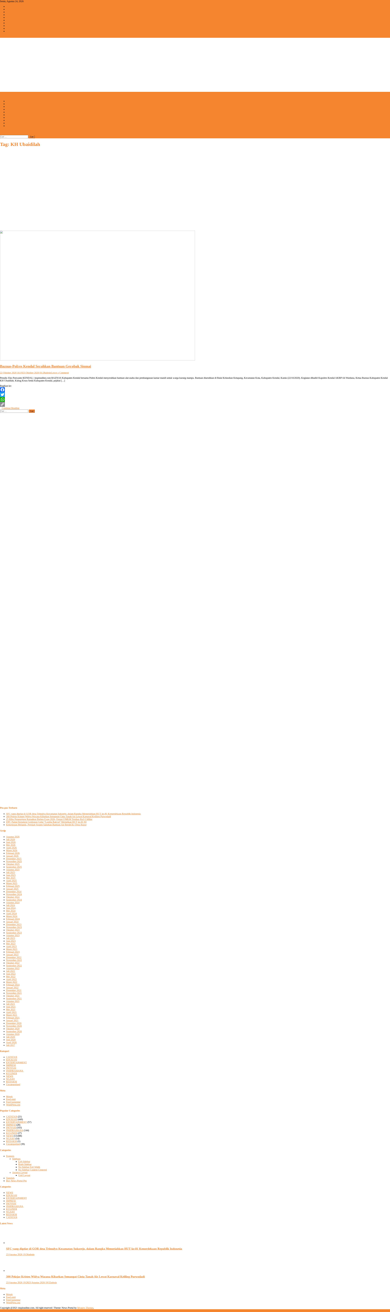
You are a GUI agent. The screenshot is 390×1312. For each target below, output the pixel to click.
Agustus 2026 (13, 836)
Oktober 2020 (13, 1028)
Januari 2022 (12, 987)
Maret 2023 (11, 949)
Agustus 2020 (13, 1034)
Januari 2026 (12, 856)
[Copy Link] (195, 404)
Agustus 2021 (13, 1001)
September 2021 (14, 998)
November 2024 (14, 894)
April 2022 (11, 979)
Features (10, 1156)
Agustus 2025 (13, 869)
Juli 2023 (10, 938)
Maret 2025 (11, 883)
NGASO (10, 28)
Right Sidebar (25, 1164)
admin (48, 372)
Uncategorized (13, 1084)
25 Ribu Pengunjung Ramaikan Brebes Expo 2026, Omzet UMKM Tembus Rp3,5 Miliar (49, 819)
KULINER (11, 25)
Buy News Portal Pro (16, 1180)
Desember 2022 (13, 957)
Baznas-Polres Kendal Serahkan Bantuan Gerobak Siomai (45, 366)
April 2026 (11, 847)
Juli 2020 (10, 1037)
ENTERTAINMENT (16, 14)
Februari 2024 (13, 919)
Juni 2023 (11, 941)
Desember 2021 (13, 990)
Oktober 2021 (13, 996)
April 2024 (11, 913)
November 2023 (14, 927)
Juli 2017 (10, 1045)
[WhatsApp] (195, 399)
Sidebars (16, 1159)
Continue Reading (10, 408)
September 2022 (14, 965)
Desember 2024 (13, 891)
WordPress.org (13, 1104)
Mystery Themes (85, 1308)
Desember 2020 (13, 1023)
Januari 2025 (12, 889)
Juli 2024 (10, 905)
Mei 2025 (10, 878)
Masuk (9, 1096)
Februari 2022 (13, 985)
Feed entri (11, 1099)
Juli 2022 (10, 971)
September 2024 (14, 900)
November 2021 (14, 993)
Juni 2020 (11, 1039)
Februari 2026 (13, 853)
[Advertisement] (195, 69)
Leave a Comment (60, 372)
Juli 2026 (10, 839)
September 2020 (14, 1031)
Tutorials (10, 1178)
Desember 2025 (13, 858)
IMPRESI (11, 17)
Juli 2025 (10, 872)
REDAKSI (11, 123)
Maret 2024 (11, 916)
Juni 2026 (11, 842)
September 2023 (14, 932)
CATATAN (11, 31)
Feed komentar (13, 1102)
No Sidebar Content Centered (32, 1169)
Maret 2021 (11, 1015)
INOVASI (11, 20)
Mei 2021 (10, 1009)
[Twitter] (195, 394)
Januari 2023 (12, 954)
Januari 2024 (12, 921)
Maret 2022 (11, 982)
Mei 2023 (10, 943)
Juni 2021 (11, 1006)
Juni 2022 (11, 974)
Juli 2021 (10, 1004)
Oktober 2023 (13, 930)
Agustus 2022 (13, 968)
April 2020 (11, 1042)
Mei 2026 (10, 845)
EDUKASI (11, 12)
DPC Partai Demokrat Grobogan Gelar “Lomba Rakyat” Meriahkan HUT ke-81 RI (46, 822)
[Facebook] (195, 389)
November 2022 (14, 960)
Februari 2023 (13, 952)
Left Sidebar (24, 1161)
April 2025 (11, 880)
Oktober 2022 (13, 963)
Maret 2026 (11, 850)
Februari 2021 (13, 1017)
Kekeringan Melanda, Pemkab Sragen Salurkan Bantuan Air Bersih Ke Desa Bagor (46, 824)
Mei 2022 (10, 976)
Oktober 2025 (13, 864)
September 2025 (14, 867)
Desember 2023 (13, 924)
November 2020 (14, 1026)
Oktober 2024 (13, 897)
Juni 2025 (11, 875)
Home (9, 6)
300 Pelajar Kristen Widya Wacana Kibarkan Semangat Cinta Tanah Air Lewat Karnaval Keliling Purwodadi (58, 816)
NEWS (9, 9)
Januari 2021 (12, 1020)
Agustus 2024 (13, 902)
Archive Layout (19, 1172)
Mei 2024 (10, 911)
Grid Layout (24, 1175)
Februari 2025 (13, 886)
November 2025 (14, 861)
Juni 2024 (11, 908)
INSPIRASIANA (14, 23)
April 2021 (11, 1012)
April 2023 (11, 946)
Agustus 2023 (13, 935)
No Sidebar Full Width (29, 1167)
